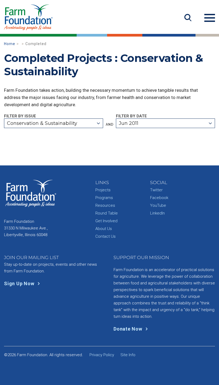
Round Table (106, 213)
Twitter (156, 190)
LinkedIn (157, 213)
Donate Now (128, 329)
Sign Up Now (20, 283)
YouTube (158, 205)
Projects (103, 190)
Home (9, 44)
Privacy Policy (101, 354)
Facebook (159, 197)
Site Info (127, 354)
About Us (103, 228)
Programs (104, 197)
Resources (105, 205)
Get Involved (106, 221)
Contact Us (105, 236)
